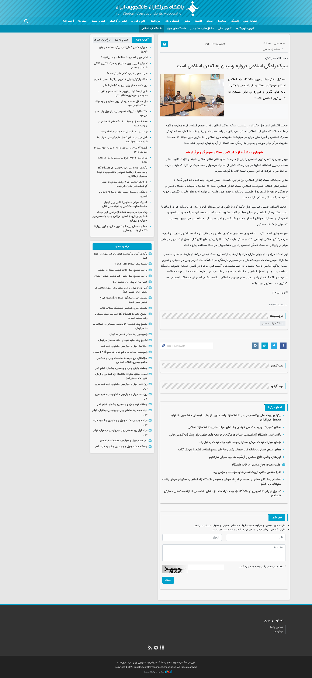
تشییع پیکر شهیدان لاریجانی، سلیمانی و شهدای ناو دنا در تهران (120, 326)
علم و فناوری (138, 21)
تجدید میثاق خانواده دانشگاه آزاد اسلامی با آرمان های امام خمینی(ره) (121, 376)
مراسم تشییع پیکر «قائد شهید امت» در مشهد (123, 270)
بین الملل (155, 21)
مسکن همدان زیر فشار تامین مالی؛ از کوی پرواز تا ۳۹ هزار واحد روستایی (121, 228)
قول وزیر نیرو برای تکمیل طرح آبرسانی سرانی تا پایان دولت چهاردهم (122, 140)
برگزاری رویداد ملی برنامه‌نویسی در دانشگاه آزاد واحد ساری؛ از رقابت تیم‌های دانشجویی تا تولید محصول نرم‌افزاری (225, 417)
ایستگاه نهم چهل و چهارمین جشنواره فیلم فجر (122, 404)
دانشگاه (234, 21)
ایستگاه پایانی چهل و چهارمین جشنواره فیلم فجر (121, 368)
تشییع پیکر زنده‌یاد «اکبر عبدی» (131, 264)
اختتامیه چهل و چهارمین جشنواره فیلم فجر (124, 346)
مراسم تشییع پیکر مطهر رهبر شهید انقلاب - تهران (121, 276)
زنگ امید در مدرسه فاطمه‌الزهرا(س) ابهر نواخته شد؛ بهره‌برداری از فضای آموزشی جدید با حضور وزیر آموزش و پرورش (120, 216)
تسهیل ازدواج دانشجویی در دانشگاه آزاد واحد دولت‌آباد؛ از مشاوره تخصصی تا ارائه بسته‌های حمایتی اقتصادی (222, 493)
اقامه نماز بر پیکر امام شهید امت (130, 282)
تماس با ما (276, 627)
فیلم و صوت (98, 21)
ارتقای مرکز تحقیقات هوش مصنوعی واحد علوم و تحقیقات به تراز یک (240, 442)
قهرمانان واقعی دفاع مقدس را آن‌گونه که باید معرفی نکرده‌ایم (245, 457)
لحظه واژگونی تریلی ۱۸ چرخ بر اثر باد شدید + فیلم (121, 79)
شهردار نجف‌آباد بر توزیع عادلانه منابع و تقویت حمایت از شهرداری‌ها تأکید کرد (123, 93)
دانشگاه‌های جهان (176, 29)
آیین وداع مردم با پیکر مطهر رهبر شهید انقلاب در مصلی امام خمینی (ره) (121, 290)
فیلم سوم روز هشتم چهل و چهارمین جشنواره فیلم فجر (120, 412)
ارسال (168, 580)
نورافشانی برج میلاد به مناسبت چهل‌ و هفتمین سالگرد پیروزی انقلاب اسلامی (122, 360)
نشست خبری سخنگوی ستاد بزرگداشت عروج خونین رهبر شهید (124, 300)
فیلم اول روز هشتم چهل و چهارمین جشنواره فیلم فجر (120, 432)
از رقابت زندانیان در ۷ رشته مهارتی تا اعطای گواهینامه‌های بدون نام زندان (124, 184)
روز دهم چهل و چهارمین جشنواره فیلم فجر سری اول (121, 396)
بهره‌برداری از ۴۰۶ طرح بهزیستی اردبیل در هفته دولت (122, 160)
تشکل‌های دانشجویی (202, 29)
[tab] (142, 40)
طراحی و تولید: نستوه (154, 672)
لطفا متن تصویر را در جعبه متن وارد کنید (262, 567)
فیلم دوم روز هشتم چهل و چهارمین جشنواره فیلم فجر (120, 422)
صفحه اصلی (250, 21)
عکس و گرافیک (118, 21)
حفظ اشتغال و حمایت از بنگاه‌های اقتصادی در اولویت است (123, 124)
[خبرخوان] (149, 648)
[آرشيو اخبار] (162, 648)
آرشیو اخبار (68, 21)
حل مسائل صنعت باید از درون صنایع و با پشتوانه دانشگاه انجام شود (121, 103)
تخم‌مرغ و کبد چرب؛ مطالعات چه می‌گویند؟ (124, 57)
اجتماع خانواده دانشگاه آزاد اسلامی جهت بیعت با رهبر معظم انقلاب (121, 316)
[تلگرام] (156, 648)
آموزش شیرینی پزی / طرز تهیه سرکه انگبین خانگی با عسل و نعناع (121, 65)
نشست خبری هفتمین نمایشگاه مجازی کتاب (124, 308)
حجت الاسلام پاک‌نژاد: (276, 58)
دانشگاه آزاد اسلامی (151, 29)
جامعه (209, 21)
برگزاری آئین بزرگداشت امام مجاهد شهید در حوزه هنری (121, 256)
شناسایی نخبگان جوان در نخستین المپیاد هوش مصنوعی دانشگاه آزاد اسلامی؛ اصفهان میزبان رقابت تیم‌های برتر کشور (221, 481)
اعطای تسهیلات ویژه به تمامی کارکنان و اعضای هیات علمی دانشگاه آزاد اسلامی (234, 427)
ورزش (187, 21)
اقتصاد (198, 21)
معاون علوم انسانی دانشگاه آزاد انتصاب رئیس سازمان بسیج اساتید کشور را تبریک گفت (229, 449)
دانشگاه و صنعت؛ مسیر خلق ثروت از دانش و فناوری (123, 194)
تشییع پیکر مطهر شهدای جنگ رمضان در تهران (123, 340)
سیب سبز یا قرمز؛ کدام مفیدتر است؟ (127, 73)
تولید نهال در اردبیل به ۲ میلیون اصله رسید (124, 132)
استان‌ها (82, 21)
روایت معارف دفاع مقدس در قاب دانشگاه (256, 464)
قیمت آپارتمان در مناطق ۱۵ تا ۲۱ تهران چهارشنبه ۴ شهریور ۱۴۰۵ (121, 150)
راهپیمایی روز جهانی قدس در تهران (129, 334)
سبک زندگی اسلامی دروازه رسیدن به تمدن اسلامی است (232, 66)
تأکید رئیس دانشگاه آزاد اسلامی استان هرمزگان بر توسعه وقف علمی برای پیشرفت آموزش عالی (225, 434)
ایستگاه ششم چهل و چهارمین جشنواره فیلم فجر (121, 446)
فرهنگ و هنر (172, 21)
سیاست (222, 21)
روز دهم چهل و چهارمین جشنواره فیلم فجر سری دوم (121, 386)
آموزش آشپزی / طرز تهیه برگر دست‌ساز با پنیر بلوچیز (123, 49)
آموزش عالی (224, 29)
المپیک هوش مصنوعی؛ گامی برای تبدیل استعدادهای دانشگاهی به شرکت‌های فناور (125, 204)
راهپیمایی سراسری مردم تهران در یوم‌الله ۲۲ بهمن (120, 352)
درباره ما (278, 631)
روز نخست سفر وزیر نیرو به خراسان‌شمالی (125, 85)
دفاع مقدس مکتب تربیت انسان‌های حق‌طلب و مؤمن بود (247, 472)
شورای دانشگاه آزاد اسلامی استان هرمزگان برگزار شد (224, 152)
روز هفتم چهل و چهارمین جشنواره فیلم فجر (124, 441)
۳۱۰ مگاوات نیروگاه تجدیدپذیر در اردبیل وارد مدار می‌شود (121, 113)
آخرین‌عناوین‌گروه (245, 29)
